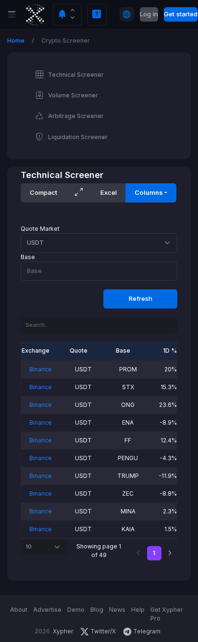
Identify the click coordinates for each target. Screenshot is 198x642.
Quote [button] (78, 350)
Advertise (47, 609)
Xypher (63, 631)
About (18, 609)
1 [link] (154, 553)
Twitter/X (103, 631)
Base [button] (123, 350)
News (117, 609)
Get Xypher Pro (166, 614)
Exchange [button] (36, 350)
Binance (40, 369)
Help (138, 609)
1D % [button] (170, 350)
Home (16, 40)
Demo (76, 609)
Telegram (146, 631)
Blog (96, 609)
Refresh (140, 298)
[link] (170, 553)
